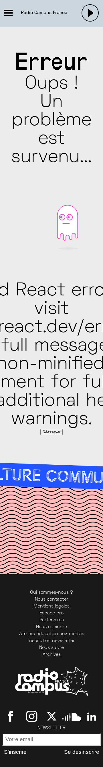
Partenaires (51, 620)
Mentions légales (51, 606)
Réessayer (51, 432)
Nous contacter (51, 599)
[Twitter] (51, 716)
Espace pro (51, 613)
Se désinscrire (81, 752)
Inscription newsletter (51, 641)
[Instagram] (31, 716)
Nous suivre (51, 648)
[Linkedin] (91, 716)
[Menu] (8, 13)
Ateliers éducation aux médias (51, 634)
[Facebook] (11, 716)
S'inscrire (15, 752)
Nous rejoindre (51, 627)
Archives (52, 655)
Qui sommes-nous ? (51, 593)
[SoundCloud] (71, 716)
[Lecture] (90, 13)
